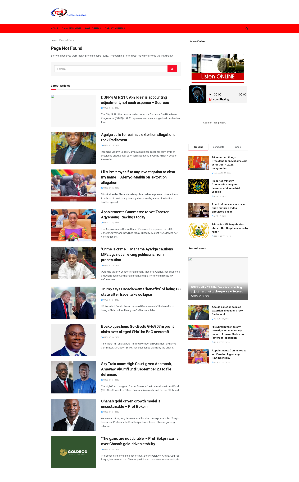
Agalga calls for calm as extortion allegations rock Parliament (227, 310)
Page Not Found (66, 40)
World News (93, 28)
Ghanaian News (71, 28)
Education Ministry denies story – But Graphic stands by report (230, 228)
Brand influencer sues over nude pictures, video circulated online (228, 208)
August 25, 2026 (111, 108)
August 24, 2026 (111, 300)
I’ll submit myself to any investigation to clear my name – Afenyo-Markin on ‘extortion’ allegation (138, 177)
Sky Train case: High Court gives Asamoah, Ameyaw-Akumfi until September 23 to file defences (136, 369)
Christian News (115, 28)
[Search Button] (172, 68)
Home (54, 28)
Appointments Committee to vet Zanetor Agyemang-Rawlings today (229, 354)
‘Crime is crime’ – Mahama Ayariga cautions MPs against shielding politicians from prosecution (137, 254)
